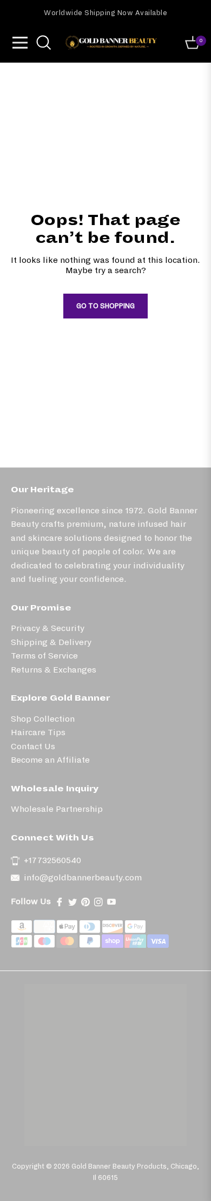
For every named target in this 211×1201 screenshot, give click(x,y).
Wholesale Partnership (57, 808)
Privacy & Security (47, 628)
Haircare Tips (38, 732)
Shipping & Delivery (51, 642)
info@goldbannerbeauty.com (83, 877)
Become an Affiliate (50, 759)
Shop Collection (43, 718)
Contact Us (33, 746)
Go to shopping (105, 306)
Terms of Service (44, 655)
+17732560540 (52, 860)
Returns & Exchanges (53, 669)
